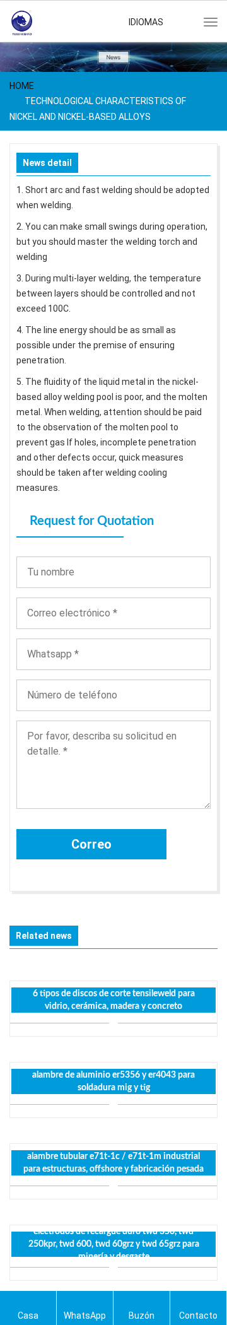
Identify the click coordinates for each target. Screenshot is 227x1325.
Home (21, 86)
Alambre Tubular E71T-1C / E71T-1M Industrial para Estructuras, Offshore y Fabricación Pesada (113, 1163)
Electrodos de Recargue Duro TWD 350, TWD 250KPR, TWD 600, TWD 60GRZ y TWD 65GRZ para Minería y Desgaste (113, 1244)
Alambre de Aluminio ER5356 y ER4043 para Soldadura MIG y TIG (113, 1081)
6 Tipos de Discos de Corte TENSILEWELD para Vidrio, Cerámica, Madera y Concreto (114, 1000)
